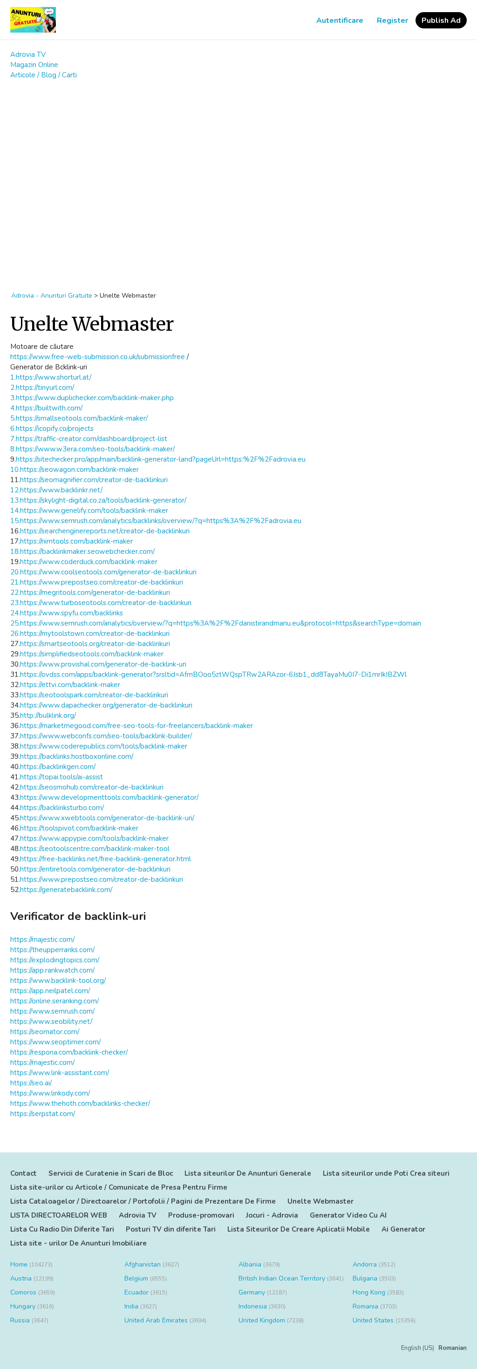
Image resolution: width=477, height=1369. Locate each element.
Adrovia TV (28, 54)
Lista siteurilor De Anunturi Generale (247, 1173)
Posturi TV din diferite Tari (171, 1229)
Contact (23, 1173)
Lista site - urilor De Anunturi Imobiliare (78, 1243)
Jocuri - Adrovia (272, 1215)
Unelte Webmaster (320, 1201)
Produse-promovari (201, 1215)
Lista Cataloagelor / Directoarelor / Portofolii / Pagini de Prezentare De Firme (143, 1201)
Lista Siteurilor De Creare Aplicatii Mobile (298, 1229)
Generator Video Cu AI (348, 1215)
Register (392, 20)
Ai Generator (403, 1229)
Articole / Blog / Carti (43, 75)
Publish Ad (441, 20)
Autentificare (339, 20)
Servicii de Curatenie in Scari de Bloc (110, 1173)
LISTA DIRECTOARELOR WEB (58, 1215)
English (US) (417, 1348)
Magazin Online (34, 64)
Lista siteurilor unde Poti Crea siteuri (386, 1173)
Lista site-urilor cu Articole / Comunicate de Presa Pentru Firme (118, 1187)
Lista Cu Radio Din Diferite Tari (62, 1229)
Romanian (452, 1348)
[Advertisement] (238, 136)
